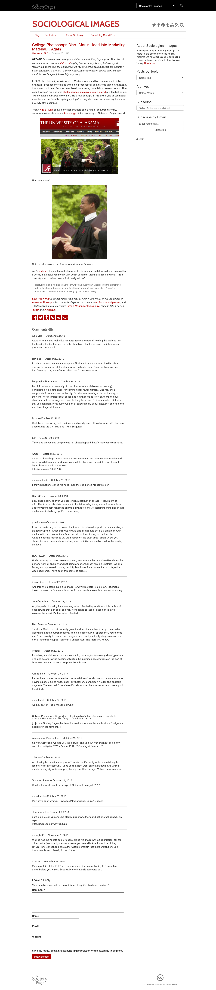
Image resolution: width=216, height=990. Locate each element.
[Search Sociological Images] (182, 25)
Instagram (50, 309)
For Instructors (53, 35)
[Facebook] (158, 25)
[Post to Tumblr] (46, 318)
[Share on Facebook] (34, 318)
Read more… (151, 63)
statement (65, 63)
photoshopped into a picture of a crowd (84, 91)
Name (35, 916)
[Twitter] (154, 25)
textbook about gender (107, 302)
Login (141, 138)
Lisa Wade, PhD (40, 53)
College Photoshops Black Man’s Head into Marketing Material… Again (79, 47)
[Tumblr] (167, 25)
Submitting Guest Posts (104, 35)
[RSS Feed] (177, 25)
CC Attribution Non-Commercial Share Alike (160, 984)
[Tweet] (40, 318)
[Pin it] (53, 318)
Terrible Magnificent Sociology (82, 305)
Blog (36, 35)
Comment (38, 890)
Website (37, 936)
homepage (70, 113)
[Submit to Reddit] (59, 318)
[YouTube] (172, 25)
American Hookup (42, 302)
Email (35, 926)
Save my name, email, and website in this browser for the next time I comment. (77, 950)
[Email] (65, 318)
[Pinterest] (163, 25)
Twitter (35, 309)
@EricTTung (46, 109)
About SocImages (76, 35)
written (42, 270)
